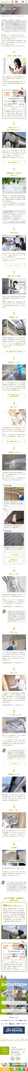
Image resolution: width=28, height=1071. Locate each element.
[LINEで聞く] (22, 1068)
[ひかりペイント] (5, 1)
